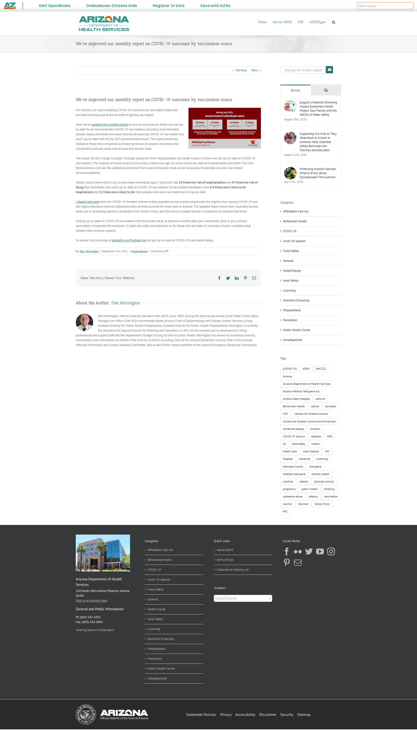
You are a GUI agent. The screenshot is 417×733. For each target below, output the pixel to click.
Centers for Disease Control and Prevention (309, 421)
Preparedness (139, 251)
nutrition (288, 481)
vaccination (331, 496)
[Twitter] (309, 551)
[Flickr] (298, 551)
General (288, 261)
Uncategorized (292, 340)
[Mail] (298, 562)
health (316, 444)
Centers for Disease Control (311, 413)
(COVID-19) (290, 368)
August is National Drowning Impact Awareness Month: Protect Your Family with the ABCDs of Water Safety (318, 108)
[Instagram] (331, 551)
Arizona (287, 376)
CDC (285, 413)
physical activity (324, 481)
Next (254, 70)
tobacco (313, 496)
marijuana (315, 466)
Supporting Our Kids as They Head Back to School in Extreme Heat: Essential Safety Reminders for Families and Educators (318, 142)
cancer (315, 406)
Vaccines (303, 504)
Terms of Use (225, 560)
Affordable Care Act (296, 211)
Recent (295, 90)
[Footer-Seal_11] (112, 706)
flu (284, 444)
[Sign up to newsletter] (329, 69)
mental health (320, 474)
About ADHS (225, 550)
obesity (303, 481)
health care (290, 451)
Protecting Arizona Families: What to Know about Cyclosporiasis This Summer (318, 173)
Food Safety (291, 251)
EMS (329, 436)
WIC (285, 511)
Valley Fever (322, 504)
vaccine (287, 504)
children (315, 429)
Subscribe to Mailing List (233, 570)
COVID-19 (289, 231)
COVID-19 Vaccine (294, 436)
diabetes (316, 436)
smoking (329, 489)
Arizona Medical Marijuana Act (301, 391)
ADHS (306, 368)
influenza (304, 459)
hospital (288, 459)
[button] (409, 5)
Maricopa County (293, 466)
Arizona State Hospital (296, 398)
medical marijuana (294, 474)
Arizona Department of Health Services (306, 384)
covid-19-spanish (294, 241)
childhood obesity (293, 429)
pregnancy (289, 489)
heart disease (311, 451)
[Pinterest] (287, 562)
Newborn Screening (296, 300)
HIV (327, 451)
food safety (299, 444)
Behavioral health (294, 406)
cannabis (330, 406)
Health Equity (292, 271)
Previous (241, 70)
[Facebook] (287, 551)
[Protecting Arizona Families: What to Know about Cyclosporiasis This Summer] (290, 169)
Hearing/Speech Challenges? (95, 630)
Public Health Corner (296, 330)
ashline (320, 398)
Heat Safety (290, 280)
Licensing (289, 290)
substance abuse (293, 496)
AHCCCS (321, 368)
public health (310, 489)
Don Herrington (89, 251)
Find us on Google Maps (91, 600)
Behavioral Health (295, 221)
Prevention (290, 320)
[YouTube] (320, 551)
